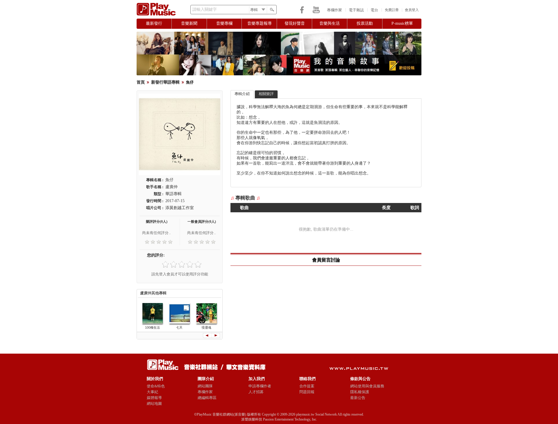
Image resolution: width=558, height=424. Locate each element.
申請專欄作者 (259, 386)
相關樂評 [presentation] (266, 94)
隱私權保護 (359, 392)
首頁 (141, 82)
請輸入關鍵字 (204, 9)
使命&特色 (156, 386)
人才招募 (256, 392)
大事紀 (152, 392)
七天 (179, 327)
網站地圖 (154, 403)
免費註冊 (392, 10)
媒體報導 (154, 398)
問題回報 (306, 392)
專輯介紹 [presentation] (242, 94)
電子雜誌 (356, 10)
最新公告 (357, 398)
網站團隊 (205, 386)
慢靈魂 (206, 327)
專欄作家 (334, 10)
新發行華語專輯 (165, 82)
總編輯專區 (207, 398)
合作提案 (306, 386)
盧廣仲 (171, 187)
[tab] (242, 94)
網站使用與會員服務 (367, 386)
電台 (374, 10)
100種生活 (152, 327)
